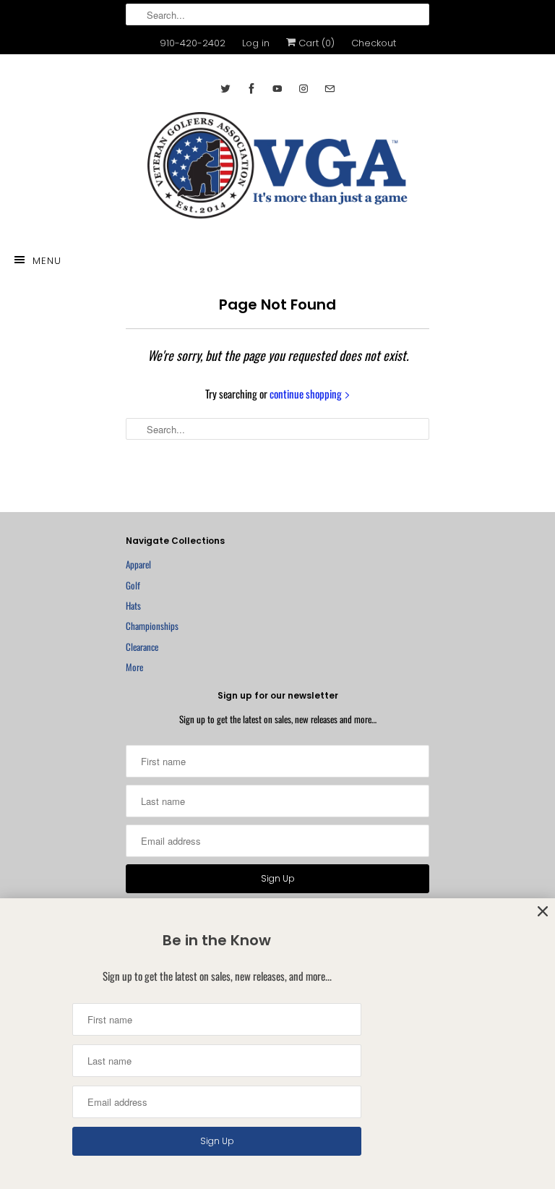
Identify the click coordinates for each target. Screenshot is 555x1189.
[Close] (543, 911)
